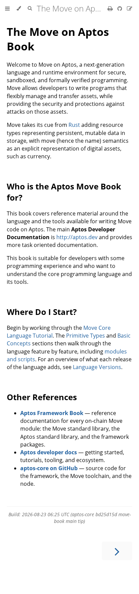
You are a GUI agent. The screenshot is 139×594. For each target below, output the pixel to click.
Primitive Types (85, 335)
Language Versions (97, 367)
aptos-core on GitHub (49, 468)
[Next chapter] (117, 551)
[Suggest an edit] (129, 8)
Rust (74, 125)
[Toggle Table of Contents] (7, 8)
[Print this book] (111, 8)
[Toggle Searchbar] (29, 8)
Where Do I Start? (42, 311)
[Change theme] (18, 8)
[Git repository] (120, 8)
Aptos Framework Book (51, 413)
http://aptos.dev (77, 237)
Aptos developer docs (48, 452)
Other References (42, 397)
